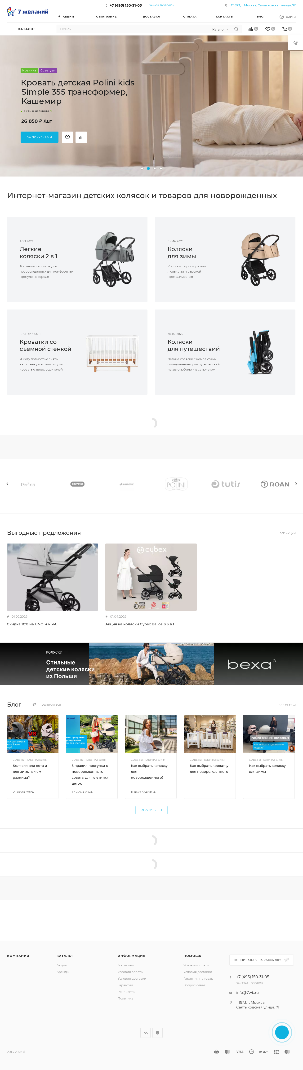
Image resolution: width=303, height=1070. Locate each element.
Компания (18, 956)
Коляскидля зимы (182, 253)
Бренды (63, 972)
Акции (62, 965)
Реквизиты (126, 992)
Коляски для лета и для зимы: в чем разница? (30, 772)
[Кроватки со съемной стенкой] (112, 352)
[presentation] (7, 484)
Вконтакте (145, 1033)
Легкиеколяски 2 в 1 (39, 253)
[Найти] (236, 29)
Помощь (192, 956)
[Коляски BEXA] (151, 664)
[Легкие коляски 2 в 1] (112, 259)
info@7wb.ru (247, 992)
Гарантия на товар (198, 978)
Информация (131, 956)
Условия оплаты (130, 972)
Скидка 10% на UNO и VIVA (32, 624)
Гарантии (125, 985)
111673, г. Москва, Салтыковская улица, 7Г (263, 5)
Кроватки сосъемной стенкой (45, 345)
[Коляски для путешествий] (260, 352)
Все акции (288, 533)
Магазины (126, 965)
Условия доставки (132, 978)
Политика (126, 998)
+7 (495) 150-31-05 (126, 5)
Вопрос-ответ (194, 985)
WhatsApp (157, 1033)
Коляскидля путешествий (194, 345)
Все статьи (287, 705)
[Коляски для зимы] (260, 259)
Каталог (65, 956)
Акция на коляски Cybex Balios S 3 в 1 (139, 624)
